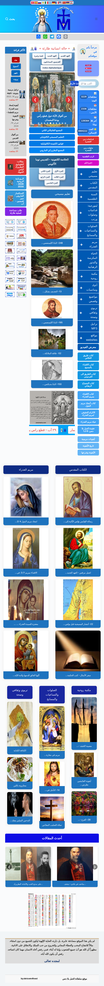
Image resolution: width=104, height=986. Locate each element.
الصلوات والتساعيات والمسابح (90, 230)
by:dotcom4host (29, 978)
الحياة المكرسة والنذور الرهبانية (92, 260)
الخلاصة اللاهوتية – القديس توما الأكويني (52, 162)
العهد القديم (65, 56)
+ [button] (81, 173)
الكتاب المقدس (92, 185)
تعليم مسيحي (62, 193)
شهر (16, 72)
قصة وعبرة (38, 56)
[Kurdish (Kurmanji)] (43, 2)
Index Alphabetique (52, 67)
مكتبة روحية (94, 276)
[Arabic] (71, 2)
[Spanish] (36, 2)
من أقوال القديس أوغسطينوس (13, 138)
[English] (61, 2)
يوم (15, 59)
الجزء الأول (58, 171)
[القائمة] (96, 19)
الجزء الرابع (45, 177)
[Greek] (50, 2)
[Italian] (46, 2)
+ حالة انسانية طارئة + (36, 48)
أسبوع (15, 66)
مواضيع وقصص (93, 299)
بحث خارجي (74, 83)
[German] (54, 2)
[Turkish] (32, 2)
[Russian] (39, 2)
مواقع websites (91, 337)
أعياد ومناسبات (91, 287)
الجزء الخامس (52, 183)
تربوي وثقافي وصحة (93, 312)
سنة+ (15, 79)
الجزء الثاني (45, 171)
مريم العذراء (93, 244)
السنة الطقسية (92, 196)
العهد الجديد (51, 56)
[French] (57, 2)
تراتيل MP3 (94, 326)
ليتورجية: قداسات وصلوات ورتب (92, 212)
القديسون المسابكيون (52, 61)
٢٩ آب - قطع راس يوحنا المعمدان (56, 430)
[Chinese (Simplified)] (64, 2)
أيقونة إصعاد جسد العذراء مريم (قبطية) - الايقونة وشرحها (12, 112)
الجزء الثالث (59, 177)
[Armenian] (68, 2)
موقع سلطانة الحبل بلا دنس (74, 978)
